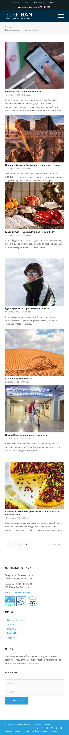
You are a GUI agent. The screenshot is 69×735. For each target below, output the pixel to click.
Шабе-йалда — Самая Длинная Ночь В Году (30, 232)
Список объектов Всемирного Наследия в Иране (33, 165)
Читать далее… (35, 663)
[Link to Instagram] (47, 727)
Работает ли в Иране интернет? (23, 91)
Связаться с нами (16, 619)
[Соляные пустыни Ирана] (34, 352)
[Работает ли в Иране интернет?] (34, 65)
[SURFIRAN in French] (45, 7)
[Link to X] (37, 727)
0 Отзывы (26, 95)
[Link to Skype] (56, 727)
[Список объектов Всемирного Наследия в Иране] (34, 138)
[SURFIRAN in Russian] (49, 7)
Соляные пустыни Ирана (19, 378)
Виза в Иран (39, 2)
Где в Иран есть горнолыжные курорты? (28, 308)
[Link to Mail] (51, 727)
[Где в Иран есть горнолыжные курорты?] (34, 282)
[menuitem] (15, 2)
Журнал (11, 637)
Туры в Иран (13, 624)
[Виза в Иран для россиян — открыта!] (34, 408)
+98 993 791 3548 (21, 592)
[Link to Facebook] (42, 727)
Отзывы (26, 2)
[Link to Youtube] (61, 727)
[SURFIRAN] (28, 15)
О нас (8, 26)
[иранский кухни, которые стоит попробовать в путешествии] (34, 485)
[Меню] (59, 15)
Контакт (51, 2)
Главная (15, 2)
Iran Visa (11, 628)
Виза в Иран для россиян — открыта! (26, 435)
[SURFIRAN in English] (41, 7)
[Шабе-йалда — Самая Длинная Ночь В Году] (34, 205)
